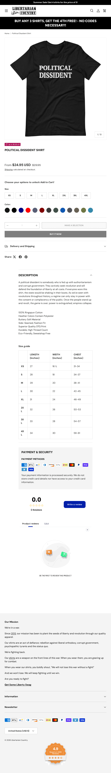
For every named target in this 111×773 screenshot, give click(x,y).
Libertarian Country (19, 740)
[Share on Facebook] (20, 257)
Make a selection (74, 225)
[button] (104, 11)
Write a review (74, 504)
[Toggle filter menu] (87, 529)
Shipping (9, 169)
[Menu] (6, 11)
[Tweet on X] (14, 257)
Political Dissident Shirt (21, 33)
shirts (12, 657)
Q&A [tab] (46, 523)
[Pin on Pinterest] (26, 257)
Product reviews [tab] (30, 523)
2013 (13, 633)
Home (7, 33)
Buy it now (55, 234)
